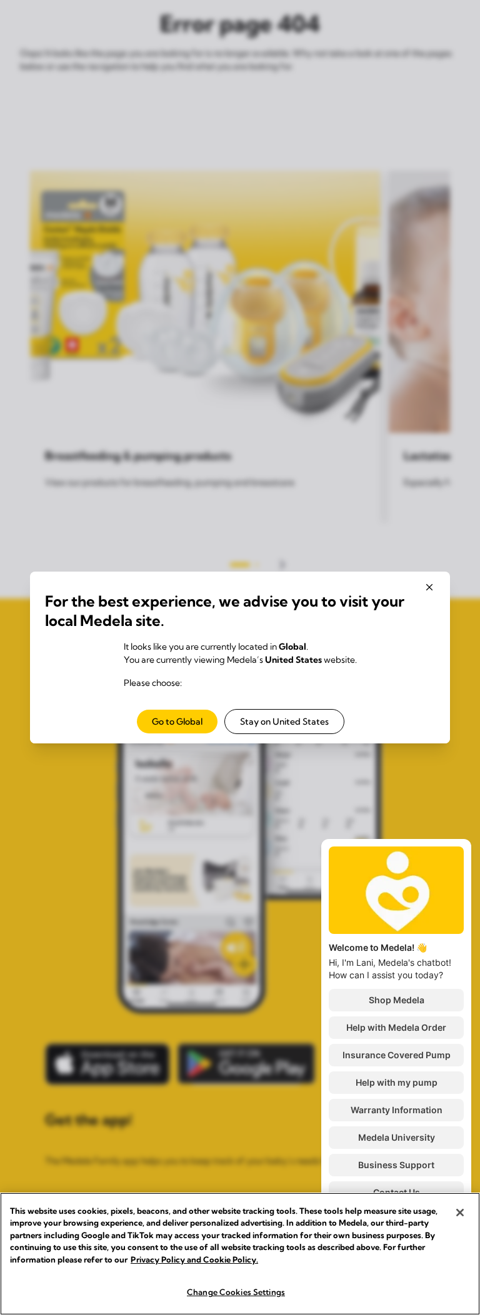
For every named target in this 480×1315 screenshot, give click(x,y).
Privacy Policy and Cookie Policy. (194, 1259)
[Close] (460, 1212)
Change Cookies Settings (236, 1292)
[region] (240, 1254)
